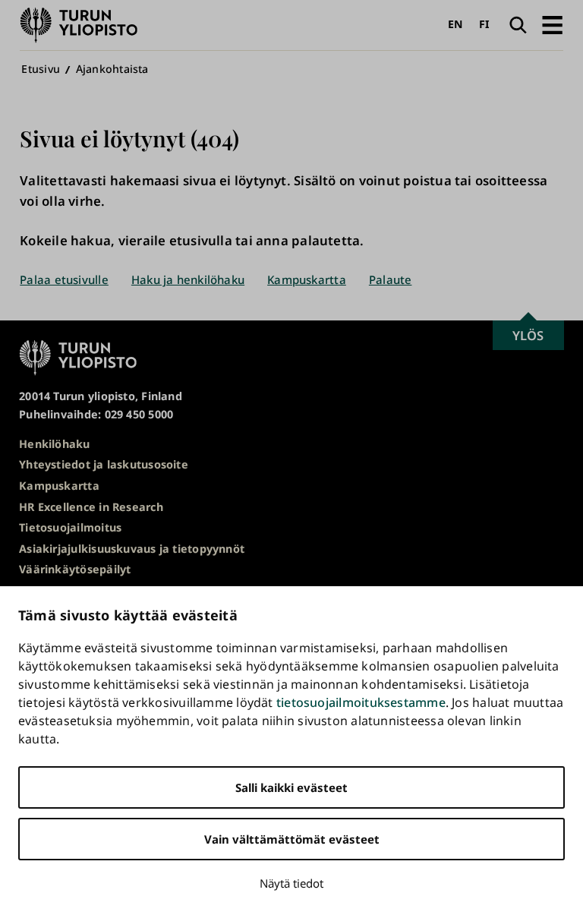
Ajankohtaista (112, 69)
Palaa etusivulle (64, 279)
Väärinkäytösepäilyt (75, 569)
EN (455, 24)
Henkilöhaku (54, 444)
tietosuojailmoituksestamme (361, 702)
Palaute (390, 279)
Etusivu (40, 69)
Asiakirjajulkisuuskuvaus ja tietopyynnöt (131, 548)
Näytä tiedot (291, 883)
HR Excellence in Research (91, 507)
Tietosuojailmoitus (70, 527)
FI (484, 24)
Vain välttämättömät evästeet (292, 839)
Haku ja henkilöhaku (187, 279)
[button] (552, 25)
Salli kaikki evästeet (291, 787)
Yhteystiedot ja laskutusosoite (103, 464)
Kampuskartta (306, 279)
